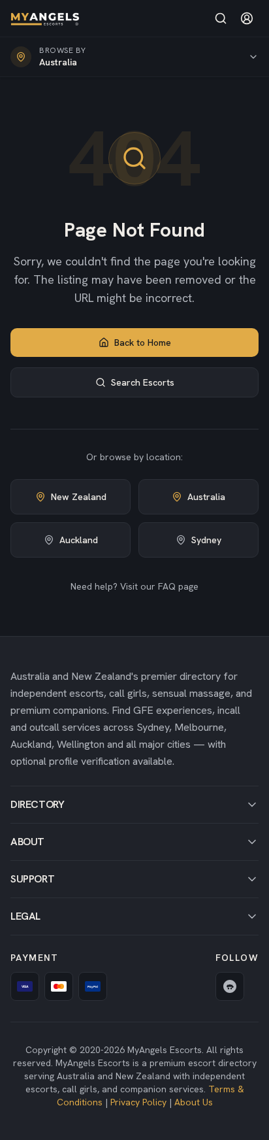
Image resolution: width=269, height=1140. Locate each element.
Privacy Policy (138, 1102)
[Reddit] (229, 986)
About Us (193, 1102)
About (27, 841)
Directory (37, 804)
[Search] (220, 18)
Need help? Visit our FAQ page (134, 586)
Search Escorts (142, 382)
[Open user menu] (247, 18)
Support (32, 879)
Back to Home (142, 342)
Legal (25, 916)
